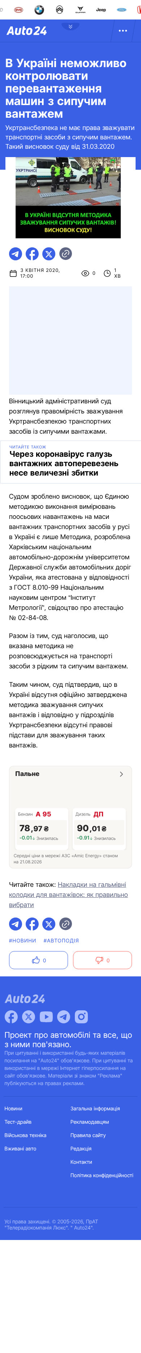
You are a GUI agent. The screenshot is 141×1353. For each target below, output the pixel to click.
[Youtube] (46, 1016)
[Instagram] (81, 1016)
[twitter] (48, 253)
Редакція (80, 1149)
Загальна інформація (95, 1109)
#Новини (23, 941)
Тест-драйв (18, 1122)
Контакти (81, 1162)
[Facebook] (11, 1016)
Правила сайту (88, 1135)
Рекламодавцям (89, 1122)
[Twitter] (28, 1016)
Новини (13, 1109)
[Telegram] (63, 1016)
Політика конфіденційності (101, 1175)
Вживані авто (21, 1149)
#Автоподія (61, 941)
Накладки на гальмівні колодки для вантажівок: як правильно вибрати (68, 895)
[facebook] (32, 253)
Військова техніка (26, 1135)
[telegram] (15, 253)
